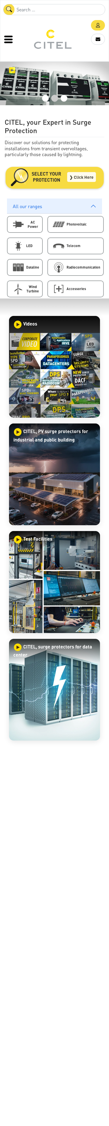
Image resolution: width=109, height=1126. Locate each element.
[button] (98, 25)
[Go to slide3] (63, 98)
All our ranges (27, 206)
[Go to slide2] (54, 98)
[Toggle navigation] (9, 39)
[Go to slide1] (45, 98)
